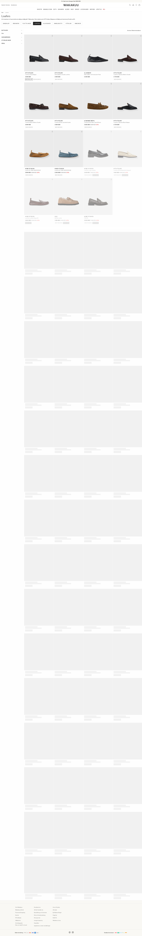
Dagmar (55, 915)
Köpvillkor (36, 923)
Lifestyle (99, 9)
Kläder (67, 9)
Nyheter (39, 9)
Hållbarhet (18, 920)
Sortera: (129, 30)
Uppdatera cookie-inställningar (42, 926)
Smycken (92, 9)
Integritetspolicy (38, 920)
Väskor (77, 9)
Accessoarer (84, 9)
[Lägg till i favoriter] (52, 36)
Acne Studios (56, 907)
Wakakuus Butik (19, 910)
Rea (104, 9)
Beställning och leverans (40, 912)
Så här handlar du (38, 910)
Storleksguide (19, 923)
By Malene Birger (57, 912)
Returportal (37, 918)
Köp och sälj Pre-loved (21, 925)
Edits (55, 9)
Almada (55, 910)
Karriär (17, 915)
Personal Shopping (20, 912)
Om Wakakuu (18, 907)
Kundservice (14, 5)
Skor (72, 9)
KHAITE (55, 918)
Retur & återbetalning (39, 915)
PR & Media (18, 918)
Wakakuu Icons (47, 9)
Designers (61, 9)
